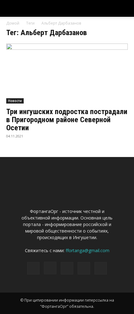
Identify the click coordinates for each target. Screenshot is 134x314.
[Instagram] (50, 268)
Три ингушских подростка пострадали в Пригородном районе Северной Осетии (66, 119)
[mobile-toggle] (11, 8)
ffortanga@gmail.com (87, 250)
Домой (12, 23)
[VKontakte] (84, 268)
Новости (15, 101)
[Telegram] (67, 268)
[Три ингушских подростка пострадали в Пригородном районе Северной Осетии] (67, 74)
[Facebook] (33, 268)
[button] (125, 8)
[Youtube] (100, 268)
